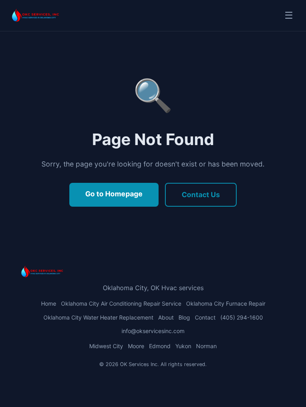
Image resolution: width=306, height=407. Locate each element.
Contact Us (201, 194)
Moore (136, 346)
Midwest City (106, 346)
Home (48, 303)
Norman (206, 346)
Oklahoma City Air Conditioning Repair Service (121, 303)
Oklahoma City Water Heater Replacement (98, 317)
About (166, 317)
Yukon (183, 346)
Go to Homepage (114, 194)
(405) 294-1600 (241, 317)
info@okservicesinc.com (153, 331)
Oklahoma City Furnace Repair (225, 303)
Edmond (160, 346)
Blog (184, 317)
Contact (205, 317)
